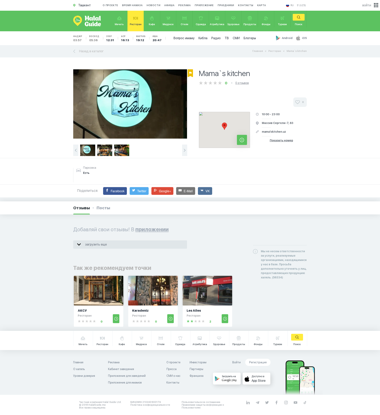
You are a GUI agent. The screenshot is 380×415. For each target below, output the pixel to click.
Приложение (204, 5)
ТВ (227, 38)
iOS (304, 38)
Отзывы (81, 208)
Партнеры (196, 369)
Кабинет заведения (121, 369)
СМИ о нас (173, 375)
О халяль (79, 369)
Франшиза (196, 375)
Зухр (110, 38)
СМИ (236, 38)
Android (287, 38)
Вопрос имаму (184, 38)
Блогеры (250, 38)
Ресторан (274, 50)
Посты (103, 208)
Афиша (169, 5)
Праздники (226, 5)
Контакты (245, 5)
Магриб (141, 38)
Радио (216, 38)
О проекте (110, 5)
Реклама (184, 5)
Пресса (171, 369)
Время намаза (132, 5)
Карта (261, 5)
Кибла (203, 38)
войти (366, 5)
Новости (154, 5)
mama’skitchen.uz (274, 131)
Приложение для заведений (127, 375)
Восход (94, 38)
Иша (157, 38)
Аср (125, 38)
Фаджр (77, 38)
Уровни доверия (84, 375)
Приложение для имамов (125, 382)
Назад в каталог (91, 51)
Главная (257, 50)
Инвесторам (198, 362)
